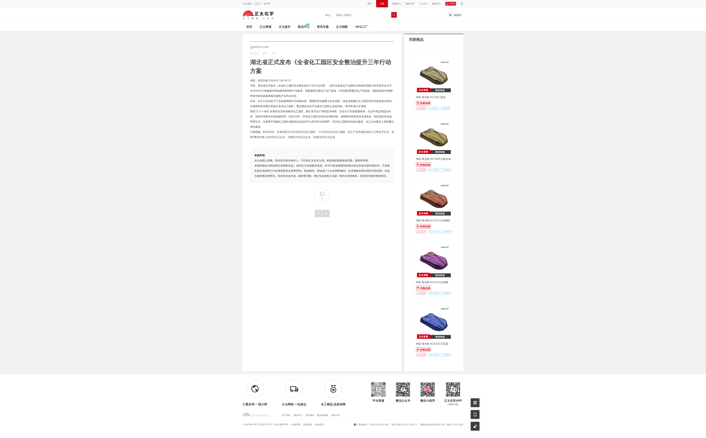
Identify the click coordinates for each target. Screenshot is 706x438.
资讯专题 (323, 26)
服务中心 (436, 3)
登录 (369, 3)
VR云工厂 (361, 26)
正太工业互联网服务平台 (258, 14)
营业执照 (319, 424)
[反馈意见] (475, 426)
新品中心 (304, 26)
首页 (249, 26)
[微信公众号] (475, 402)
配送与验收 (322, 415)
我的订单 (410, 3)
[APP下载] (475, 414)
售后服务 (310, 415)
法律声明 (295, 424)
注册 (382, 3)
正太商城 (265, 26)
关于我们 (286, 415)
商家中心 (396, 3)
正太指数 (342, 26)
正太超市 (284, 26)
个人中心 (423, 3)
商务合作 (335, 415)
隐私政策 (307, 424)
